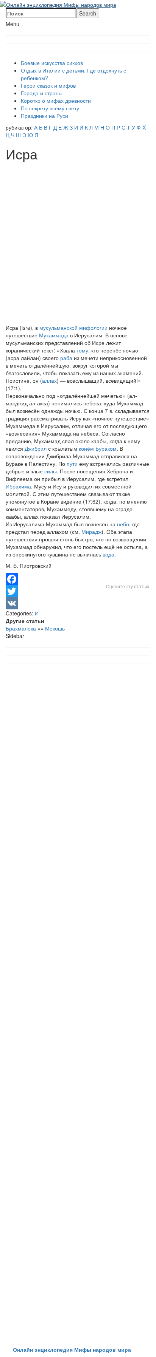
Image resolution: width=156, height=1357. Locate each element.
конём (86, 448)
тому (82, 350)
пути (72, 463)
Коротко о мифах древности (56, 100)
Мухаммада (54, 335)
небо (123, 524)
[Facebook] (78, 579)
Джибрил (36, 448)
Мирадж (91, 531)
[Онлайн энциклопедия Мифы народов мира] (58, 4)
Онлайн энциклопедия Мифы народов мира (72, 1349)
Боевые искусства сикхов (52, 62)
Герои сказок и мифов (48, 85)
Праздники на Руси (44, 115)
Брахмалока (21, 628)
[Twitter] (78, 591)
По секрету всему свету (50, 108)
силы (50, 471)
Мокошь (55, 628)
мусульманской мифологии (73, 327)
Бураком (106, 448)
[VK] (78, 603)
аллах (49, 380)
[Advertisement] (78, 243)
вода (108, 554)
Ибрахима (18, 486)
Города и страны (41, 93)
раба (66, 358)
